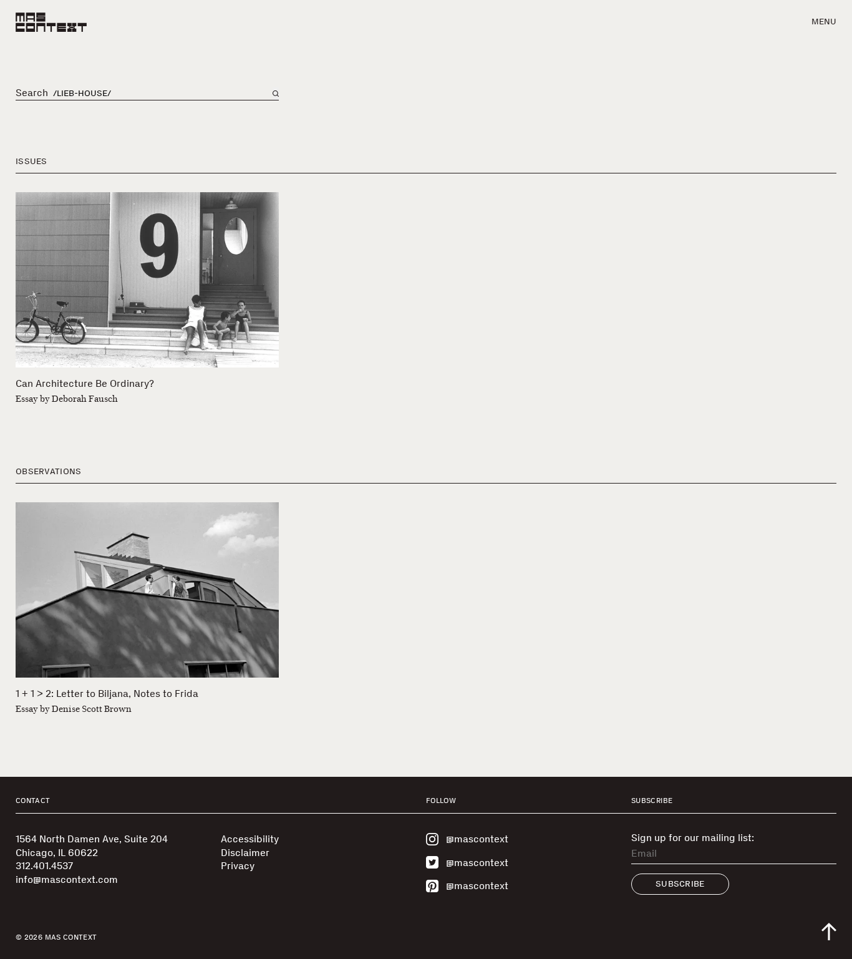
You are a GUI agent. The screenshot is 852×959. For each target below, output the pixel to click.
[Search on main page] (276, 93)
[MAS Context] (51, 22)
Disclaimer (245, 853)
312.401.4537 (44, 866)
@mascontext (477, 839)
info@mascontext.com (67, 879)
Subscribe (680, 884)
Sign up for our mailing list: (692, 838)
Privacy (237, 866)
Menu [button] (823, 21)
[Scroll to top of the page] (829, 931)
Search (32, 93)
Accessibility (250, 839)
